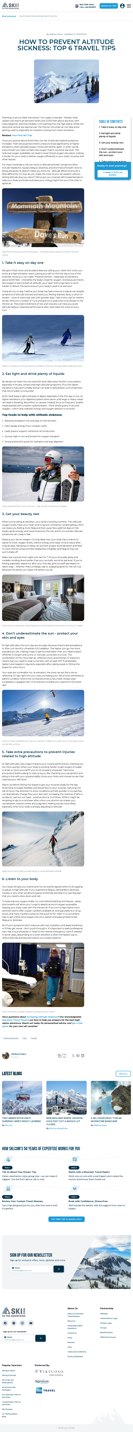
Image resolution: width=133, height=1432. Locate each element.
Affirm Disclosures (108, 1337)
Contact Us (72, 1333)
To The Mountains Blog (9, 1415)
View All (123, 1074)
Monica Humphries (58, 1128)
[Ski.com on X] (14, 1323)
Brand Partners (106, 1332)
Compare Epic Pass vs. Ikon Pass (11, 1403)
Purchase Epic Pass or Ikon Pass (11, 1396)
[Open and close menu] (129, 6)
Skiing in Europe (9, 1375)
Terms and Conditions (77, 1352)
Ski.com (9, 1125)
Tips (24, 1038)
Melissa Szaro (55, 34)
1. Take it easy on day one (112, 127)
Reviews (71, 1342)
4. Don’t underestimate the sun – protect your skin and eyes (111, 152)
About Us (71, 1321)
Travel (34, 1038)
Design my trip (109, 6)
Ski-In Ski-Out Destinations (8, 1381)
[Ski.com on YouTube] (31, 1323)
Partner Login (106, 1323)
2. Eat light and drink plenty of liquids (110, 135)
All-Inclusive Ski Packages (9, 1388)
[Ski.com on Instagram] (22, 1323)
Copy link (64, 1055)
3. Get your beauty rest (111, 142)
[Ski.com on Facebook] (5, 1323)
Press (70, 1338)
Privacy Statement (75, 1356)
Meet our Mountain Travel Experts (76, 1315)
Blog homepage (9, 16)
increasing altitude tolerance (42, 1017)
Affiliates (104, 1314)
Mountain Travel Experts (15, 1020)
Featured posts (11, 1038)
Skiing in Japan (8, 1371)
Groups (103, 1328)
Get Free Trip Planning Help (66, 1219)
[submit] (59, 1269)
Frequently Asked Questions (75, 1327)
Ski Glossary (7, 1409)
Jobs (70, 1347)
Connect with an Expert (112, 173)
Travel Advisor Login (109, 1318)
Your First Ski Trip (22, 135)
